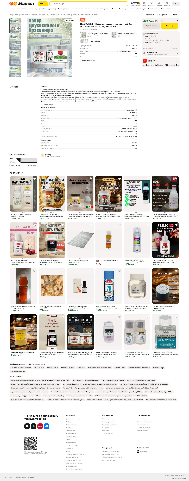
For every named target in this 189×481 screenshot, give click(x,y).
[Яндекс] (184, 478)
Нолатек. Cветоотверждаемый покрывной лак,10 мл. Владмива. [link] (78, 307)
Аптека (68, 439)
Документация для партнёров (112, 457)
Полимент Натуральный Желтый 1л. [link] (22, 353)
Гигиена (68, 428)
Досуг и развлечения (73, 419)
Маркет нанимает (142, 431)
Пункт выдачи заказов (144, 428)
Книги (68, 451)
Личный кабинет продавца (110, 451)
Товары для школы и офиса (75, 454)
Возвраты (105, 431)
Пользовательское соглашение (25, 477)
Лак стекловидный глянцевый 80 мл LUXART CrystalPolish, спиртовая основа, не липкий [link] (136, 307)
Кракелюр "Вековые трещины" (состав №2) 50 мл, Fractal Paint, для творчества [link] (107, 215)
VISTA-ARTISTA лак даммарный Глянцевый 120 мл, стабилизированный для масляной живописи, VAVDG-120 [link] (22, 215)
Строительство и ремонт (74, 463)
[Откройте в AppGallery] (40, 428)
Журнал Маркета (107, 433)
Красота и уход (71, 442)
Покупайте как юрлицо (109, 425)
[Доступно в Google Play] (33, 428)
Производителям (142, 425)
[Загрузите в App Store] (27, 428)
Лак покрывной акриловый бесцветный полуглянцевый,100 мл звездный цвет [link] (136, 215)
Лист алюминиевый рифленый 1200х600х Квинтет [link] (78, 261)
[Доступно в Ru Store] (46, 428)
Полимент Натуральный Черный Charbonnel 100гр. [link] (163, 307)
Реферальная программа (145, 422)
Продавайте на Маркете (110, 454)
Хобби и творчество (72, 445)
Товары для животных (73, 460)
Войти (175, 4)
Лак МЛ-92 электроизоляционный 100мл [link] (107, 261)
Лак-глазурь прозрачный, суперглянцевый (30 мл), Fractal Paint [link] (23, 261)
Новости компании (143, 419)
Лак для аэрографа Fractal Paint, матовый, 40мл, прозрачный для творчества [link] (163, 261)
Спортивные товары (72, 457)
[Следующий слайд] (72, 47)
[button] (82, 20)
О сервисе (105, 428)
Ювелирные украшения (74, 469)
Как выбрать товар (108, 419)
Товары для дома (71, 436)
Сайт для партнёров (108, 460)
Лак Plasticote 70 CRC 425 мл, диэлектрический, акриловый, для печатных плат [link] (107, 307)
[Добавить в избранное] (34, 178)
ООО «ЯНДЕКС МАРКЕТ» (179, 476)
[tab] (15, 9)
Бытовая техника (71, 425)
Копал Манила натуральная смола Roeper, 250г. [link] (50, 307)
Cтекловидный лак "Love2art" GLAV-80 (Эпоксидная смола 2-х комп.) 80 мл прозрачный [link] (136, 353)
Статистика (8, 477)
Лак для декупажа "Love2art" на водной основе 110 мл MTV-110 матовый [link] (106, 353)
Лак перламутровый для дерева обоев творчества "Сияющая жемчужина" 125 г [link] (80, 215)
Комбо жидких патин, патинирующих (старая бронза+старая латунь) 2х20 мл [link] (80, 353)
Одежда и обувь (71, 433)
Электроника (70, 431)
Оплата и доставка (108, 422)
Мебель (68, 422)
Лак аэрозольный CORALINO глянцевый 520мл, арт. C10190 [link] (134, 261)
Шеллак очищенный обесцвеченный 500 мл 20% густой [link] (23, 307)
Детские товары (71, 466)
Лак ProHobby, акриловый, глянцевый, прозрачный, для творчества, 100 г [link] (52, 353)
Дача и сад (69, 448)
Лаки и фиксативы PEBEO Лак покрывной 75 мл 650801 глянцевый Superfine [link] (165, 353)
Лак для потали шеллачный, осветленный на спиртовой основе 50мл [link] (51, 215)
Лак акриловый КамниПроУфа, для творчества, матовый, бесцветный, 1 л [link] (165, 215)
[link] (20, 367)
